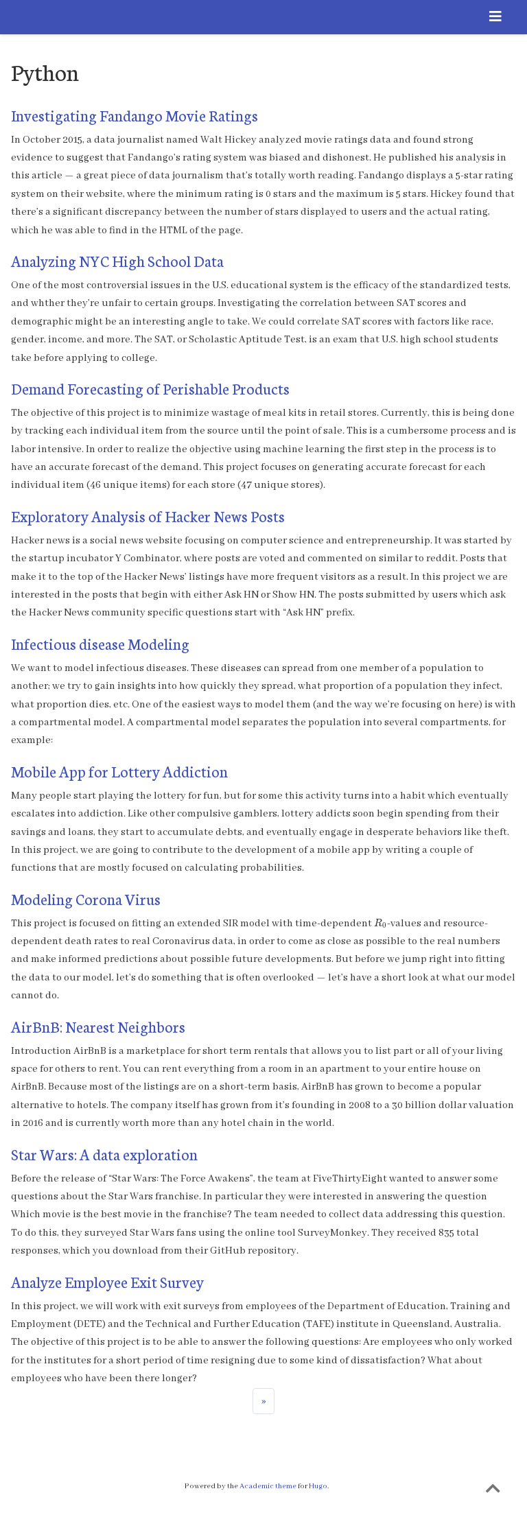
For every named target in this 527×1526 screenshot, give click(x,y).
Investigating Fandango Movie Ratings (134, 115)
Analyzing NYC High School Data (117, 260)
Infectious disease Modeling (100, 643)
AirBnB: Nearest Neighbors (98, 1026)
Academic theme (267, 1486)
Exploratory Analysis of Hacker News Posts (148, 515)
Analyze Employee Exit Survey (107, 1281)
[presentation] (380, 924)
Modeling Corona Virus (86, 898)
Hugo (318, 1486)
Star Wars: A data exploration (104, 1153)
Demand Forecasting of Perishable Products (150, 388)
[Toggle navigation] (495, 17)
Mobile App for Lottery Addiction (119, 771)
